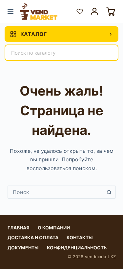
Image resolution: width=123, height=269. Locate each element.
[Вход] (94, 11)
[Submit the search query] (109, 53)
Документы (23, 247)
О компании (54, 227)
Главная (19, 227)
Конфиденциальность (77, 247)
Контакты (80, 237)
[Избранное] (79, 11)
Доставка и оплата (33, 237)
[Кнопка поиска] (109, 192)
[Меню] (10, 11)
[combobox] (55, 192)
